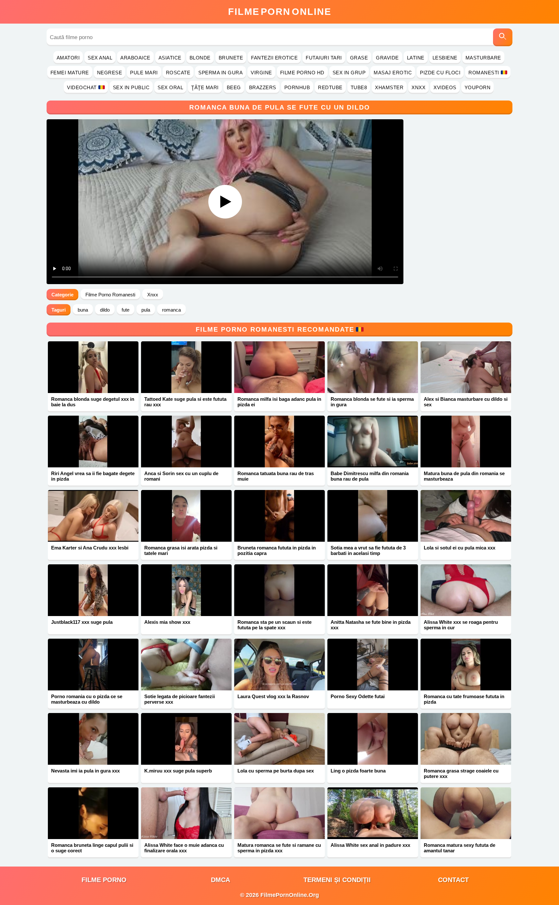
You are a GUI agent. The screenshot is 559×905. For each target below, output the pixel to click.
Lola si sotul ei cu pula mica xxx (459, 547)
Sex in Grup (349, 72)
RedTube (330, 87)
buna (83, 310)
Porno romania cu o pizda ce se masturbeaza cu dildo (86, 699)
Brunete (231, 57)
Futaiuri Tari (324, 57)
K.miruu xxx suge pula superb (178, 770)
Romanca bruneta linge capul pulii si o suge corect (92, 847)
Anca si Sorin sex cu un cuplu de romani (181, 476)
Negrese (109, 72)
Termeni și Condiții (337, 879)
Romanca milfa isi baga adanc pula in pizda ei (279, 401)
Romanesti (483, 72)
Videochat (82, 87)
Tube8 (359, 87)
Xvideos (444, 87)
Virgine (261, 72)
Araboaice (135, 57)
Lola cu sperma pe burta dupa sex (275, 770)
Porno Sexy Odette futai (358, 696)
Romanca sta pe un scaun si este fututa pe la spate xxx (274, 624)
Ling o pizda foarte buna (358, 770)
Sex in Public (131, 87)
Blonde (200, 57)
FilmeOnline (279, 11)
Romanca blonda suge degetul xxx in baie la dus (92, 401)
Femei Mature (69, 72)
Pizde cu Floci (440, 72)
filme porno (104, 879)
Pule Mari (144, 72)
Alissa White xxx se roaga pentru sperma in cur (461, 624)
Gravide (387, 57)
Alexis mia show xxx (167, 622)
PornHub (297, 87)
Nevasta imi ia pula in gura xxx (85, 770)
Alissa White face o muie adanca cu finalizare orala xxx (184, 847)
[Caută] (502, 37)
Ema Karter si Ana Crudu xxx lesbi (89, 547)
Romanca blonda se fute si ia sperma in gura (372, 401)
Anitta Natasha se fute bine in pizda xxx (371, 624)
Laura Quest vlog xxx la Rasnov (273, 696)
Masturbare (483, 57)
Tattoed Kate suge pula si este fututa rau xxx (185, 401)
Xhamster (389, 87)
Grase (359, 57)
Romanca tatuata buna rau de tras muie (275, 476)
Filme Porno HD (302, 72)
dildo (105, 310)
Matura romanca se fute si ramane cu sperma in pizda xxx (279, 847)
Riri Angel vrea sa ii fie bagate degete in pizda (93, 476)
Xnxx (418, 87)
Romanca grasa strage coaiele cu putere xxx (461, 773)
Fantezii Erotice (274, 57)
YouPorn (478, 87)
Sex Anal (100, 57)
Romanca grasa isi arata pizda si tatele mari (180, 550)
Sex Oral (170, 87)
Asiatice (170, 57)
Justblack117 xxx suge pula (82, 622)
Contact (453, 879)
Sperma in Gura (220, 72)
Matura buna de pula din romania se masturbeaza (464, 476)
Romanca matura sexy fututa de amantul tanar (459, 847)
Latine (415, 57)
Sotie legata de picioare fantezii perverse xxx (179, 699)
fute (125, 310)
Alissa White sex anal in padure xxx (370, 845)
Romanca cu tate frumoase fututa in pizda (464, 699)
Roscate (178, 72)
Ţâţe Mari (205, 87)
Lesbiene (445, 57)
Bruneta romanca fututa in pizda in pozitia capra (276, 550)
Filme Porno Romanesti (110, 294)
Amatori (68, 57)
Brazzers (262, 87)
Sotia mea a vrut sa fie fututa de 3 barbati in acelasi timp (368, 550)
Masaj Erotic (393, 72)
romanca (171, 310)
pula (145, 310)
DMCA (220, 879)
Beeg (234, 87)
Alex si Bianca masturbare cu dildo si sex (466, 401)
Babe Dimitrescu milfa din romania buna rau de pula (370, 476)
